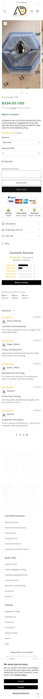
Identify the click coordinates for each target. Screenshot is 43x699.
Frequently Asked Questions (16, 575)
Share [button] (7, 244)
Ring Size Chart (11, 564)
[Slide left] (16, 93)
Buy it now (21, 189)
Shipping (13, 108)
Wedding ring (10, 617)
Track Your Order (11, 580)
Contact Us (9, 591)
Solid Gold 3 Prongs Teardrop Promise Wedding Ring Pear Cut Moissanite (11, 504)
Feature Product (11, 633)
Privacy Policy (10, 533)
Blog (6, 644)
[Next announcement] (38, 2)
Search (7, 638)
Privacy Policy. (20, 675)
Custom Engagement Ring (15, 570)
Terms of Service (11, 522)
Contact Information (13, 544)
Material (5, 137)
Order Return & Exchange (15, 586)
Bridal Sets (9, 622)
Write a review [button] (21, 282)
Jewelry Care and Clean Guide (17, 549)
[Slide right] (26, 93)
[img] (7, 317)
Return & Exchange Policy (15, 528)
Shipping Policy (11, 538)
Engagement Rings (12, 611)
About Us (8, 596)
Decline (21, 687)
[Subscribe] (33, 659)
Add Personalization (10, 169)
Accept (21, 681)
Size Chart (9, 161)
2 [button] (20, 434)
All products (10, 628)
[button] (4, 11)
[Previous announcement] (4, 2)
